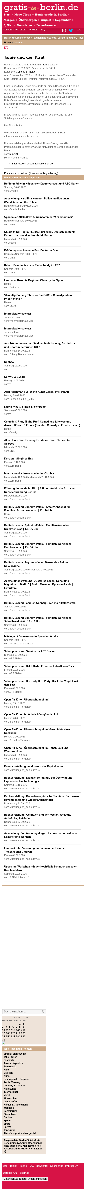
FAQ (43, 30)
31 (3, 1039)
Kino (6, 1069)
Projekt (34, 30)
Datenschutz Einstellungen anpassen (25, 1178)
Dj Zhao (9, 361)
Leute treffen (11, 1101)
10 (3, 1030)
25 (7, 1036)
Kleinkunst (10, 1088)
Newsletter (24, 25)
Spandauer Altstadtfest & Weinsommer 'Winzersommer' (38, 217)
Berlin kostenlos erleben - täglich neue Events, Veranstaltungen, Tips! (43, 37)
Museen (8, 1072)
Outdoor (8, 1117)
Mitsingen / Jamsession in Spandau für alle (31, 636)
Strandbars (10, 1114)
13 (13, 1030)
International (11, 1092)
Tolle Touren (10, 1057)
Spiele (7, 1120)
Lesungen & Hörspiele (16, 1079)
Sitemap (24, 1172)
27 (13, 1036)
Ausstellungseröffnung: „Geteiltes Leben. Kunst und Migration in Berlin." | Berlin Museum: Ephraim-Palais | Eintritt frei (38, 584)
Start (6, 15)
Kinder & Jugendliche (16, 1104)
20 (13, 1033)
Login (80, 30)
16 (24, 1030)
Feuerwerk (10, 1066)
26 (10, 1036)
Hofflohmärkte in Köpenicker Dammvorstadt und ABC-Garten (41, 183)
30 (24, 1036)
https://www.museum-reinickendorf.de (32, 163)
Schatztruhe (10, 1111)
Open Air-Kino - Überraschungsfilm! (26, 699)
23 (24, 1033)
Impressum (71, 1165)
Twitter (71, 31)
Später (8, 25)
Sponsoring (56, 1165)
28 (17, 1036)
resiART (13, 154)
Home (7, 42)
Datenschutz (10, 1172)
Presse (23, 1165)
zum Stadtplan (50, 64)
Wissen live (10, 1098)
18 (7, 1033)
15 (20, 1030)
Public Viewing (12, 1082)
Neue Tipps (22, 15)
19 (10, 1033)
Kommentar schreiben (31, 173)
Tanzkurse (9, 1130)
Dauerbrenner (46, 25)
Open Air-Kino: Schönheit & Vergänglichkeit (31, 714)
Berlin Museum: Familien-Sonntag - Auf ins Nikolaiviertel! (40, 602)
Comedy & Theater (26, 71)
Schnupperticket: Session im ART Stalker (29, 651)
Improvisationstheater (17, 313)
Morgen (9, 20)
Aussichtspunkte (13, 1063)
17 (3, 1033)
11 (7, 1030)
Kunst (7, 1076)
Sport (7, 1123)
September (63, 20)
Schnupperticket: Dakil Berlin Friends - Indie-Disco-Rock (39, 666)
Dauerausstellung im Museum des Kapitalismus (33, 766)
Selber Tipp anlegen (15, 30)
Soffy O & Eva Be (14, 376)
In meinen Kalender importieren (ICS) (6, 47)
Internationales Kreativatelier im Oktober (29, 473)
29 (20, 1036)
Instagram (64, 31)
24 (3, 1036)
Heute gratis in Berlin (51, 15)
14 (17, 1030)
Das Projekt (10, 1165)
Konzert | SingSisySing (18, 458)
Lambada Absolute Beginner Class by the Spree (33, 280)
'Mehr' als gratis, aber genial (20, 1133)
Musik (7, 1095)
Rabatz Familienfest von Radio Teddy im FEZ (32, 265)
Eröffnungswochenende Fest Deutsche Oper (31, 250)
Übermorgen (28, 20)
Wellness (9, 1107)
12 (10, 1030)
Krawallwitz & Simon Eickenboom (25, 406)
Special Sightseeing (15, 1053)
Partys (7, 1127)
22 (20, 1033)
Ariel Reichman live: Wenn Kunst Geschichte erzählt (36, 391)
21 (17, 1033)
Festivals (9, 1060)
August (46, 20)
